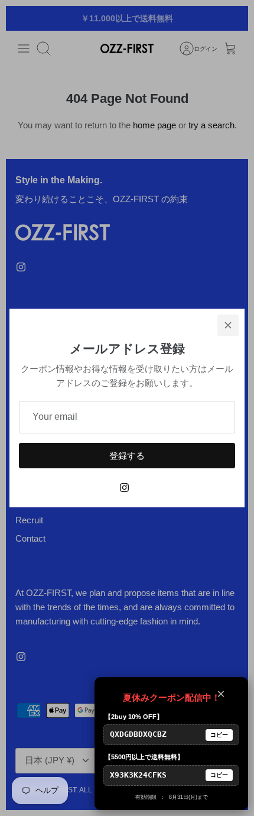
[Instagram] (124, 487)
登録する (127, 456)
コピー (219, 734)
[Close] (228, 325)
